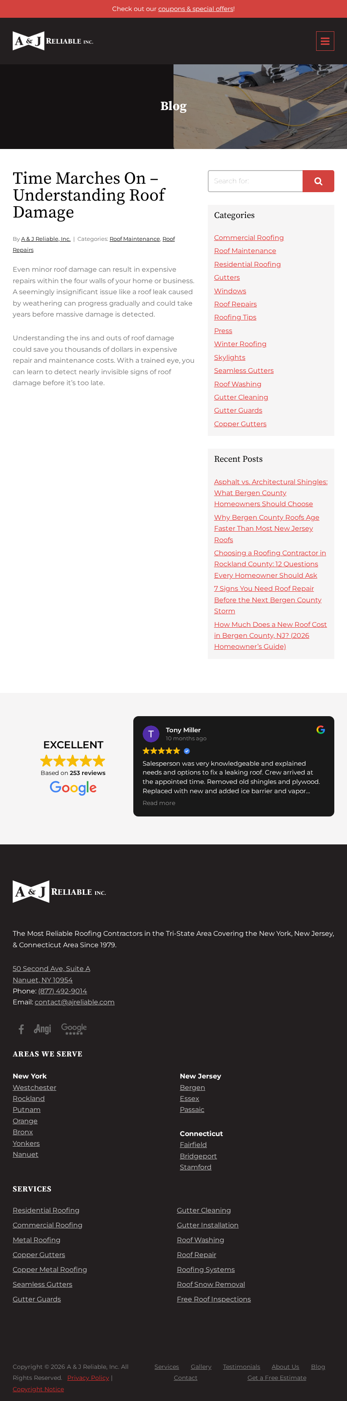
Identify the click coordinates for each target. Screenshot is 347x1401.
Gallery (201, 1366)
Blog (318, 1366)
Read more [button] (159, 803)
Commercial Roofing (249, 238)
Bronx (23, 1132)
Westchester (34, 1088)
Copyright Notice (38, 1389)
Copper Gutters (240, 424)
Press (223, 331)
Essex (189, 1099)
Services (166, 1366)
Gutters (227, 277)
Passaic (192, 1110)
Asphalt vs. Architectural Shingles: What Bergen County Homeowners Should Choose (271, 493)
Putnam (27, 1110)
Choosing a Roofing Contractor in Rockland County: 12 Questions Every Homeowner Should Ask (270, 564)
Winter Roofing (240, 344)
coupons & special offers (195, 9)
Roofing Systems (206, 1270)
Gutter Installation (208, 1225)
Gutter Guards (238, 410)
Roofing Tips (235, 317)
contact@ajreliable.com (75, 1002)
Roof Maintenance (135, 239)
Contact (186, 1378)
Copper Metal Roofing (50, 1270)
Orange (25, 1121)
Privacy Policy (88, 1378)
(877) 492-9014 (62, 991)
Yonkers (26, 1143)
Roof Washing (238, 384)
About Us (285, 1366)
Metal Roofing (37, 1240)
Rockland (29, 1099)
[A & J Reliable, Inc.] (53, 41)
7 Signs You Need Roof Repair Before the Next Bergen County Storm (268, 600)
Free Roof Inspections (214, 1299)
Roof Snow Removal (211, 1284)
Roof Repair (196, 1255)
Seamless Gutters (244, 371)
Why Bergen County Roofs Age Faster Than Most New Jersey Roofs (266, 528)
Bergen (192, 1088)
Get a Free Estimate (277, 1378)
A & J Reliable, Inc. (46, 239)
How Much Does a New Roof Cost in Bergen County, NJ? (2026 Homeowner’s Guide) (270, 636)
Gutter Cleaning (241, 397)
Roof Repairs (235, 304)
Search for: (231, 181)
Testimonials (241, 1366)
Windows (230, 291)
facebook (21, 1029)
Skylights (229, 357)
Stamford (196, 1167)
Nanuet (26, 1154)
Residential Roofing (247, 264)
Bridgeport (198, 1156)
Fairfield (193, 1145)
